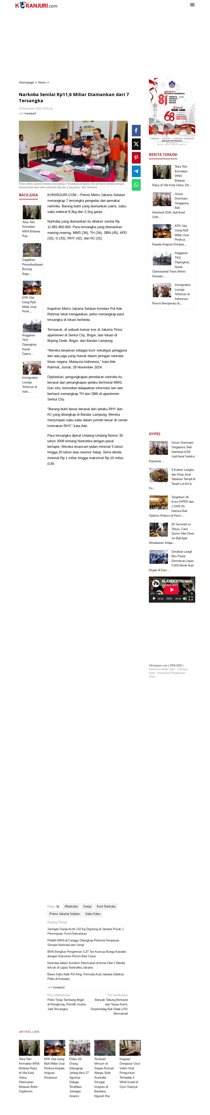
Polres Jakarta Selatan (64, 913)
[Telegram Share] (136, 171)
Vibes (152, 676)
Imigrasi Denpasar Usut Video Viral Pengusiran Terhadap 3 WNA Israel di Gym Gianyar (130, 1072)
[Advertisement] (105, 43)
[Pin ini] (136, 158)
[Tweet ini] (136, 144)
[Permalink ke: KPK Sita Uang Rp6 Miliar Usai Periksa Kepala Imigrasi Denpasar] (54, 1048)
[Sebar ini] (136, 130)
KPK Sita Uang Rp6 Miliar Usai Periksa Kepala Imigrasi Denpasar (54, 1068)
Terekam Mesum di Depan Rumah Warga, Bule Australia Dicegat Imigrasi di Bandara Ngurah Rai (104, 1077)
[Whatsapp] (136, 185)
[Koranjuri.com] (36, 5)
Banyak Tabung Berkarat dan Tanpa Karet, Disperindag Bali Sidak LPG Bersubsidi (109, 1004)
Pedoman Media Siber (162, 669)
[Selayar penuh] (191, 598)
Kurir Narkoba (106, 906)
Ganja (87, 906)
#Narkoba (71, 906)
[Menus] (192, 5)
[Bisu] (185, 598)
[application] (172, 590)
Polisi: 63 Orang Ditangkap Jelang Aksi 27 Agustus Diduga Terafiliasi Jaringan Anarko (79, 1077)
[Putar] (154, 598)
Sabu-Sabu (92, 913)
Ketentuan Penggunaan (171, 672)
